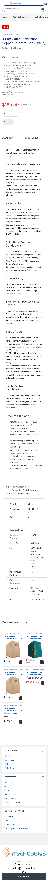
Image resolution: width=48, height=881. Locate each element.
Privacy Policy (10, 798)
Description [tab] (8, 138)
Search (42, 9)
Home (4, 17)
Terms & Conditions (12, 802)
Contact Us (9, 816)
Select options (41, 662)
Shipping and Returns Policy (16, 828)
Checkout (8, 756)
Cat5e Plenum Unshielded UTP (35, 634)
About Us (8, 782)
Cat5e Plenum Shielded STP (13, 634)
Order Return (9, 768)
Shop (6, 820)
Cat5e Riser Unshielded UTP (26, 34)
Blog (6, 786)
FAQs (6, 790)
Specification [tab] (31, 138)
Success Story (10, 794)
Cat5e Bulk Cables (20, 17)
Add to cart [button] (20, 662)
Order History (10, 764)
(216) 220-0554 (24, 864)
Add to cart (25, 876)
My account (9, 760)
